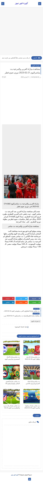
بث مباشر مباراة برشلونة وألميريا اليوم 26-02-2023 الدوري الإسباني (32, 407)
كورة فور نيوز (21, 3)
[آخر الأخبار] (26, 479)
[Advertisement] (21, 32)
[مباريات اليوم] (23, 479)
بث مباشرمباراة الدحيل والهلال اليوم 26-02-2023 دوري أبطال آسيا (32, 358)
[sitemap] (29, 479)
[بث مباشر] (16, 479)
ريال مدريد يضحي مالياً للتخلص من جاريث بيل (19, 58)
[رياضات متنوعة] (20, 479)
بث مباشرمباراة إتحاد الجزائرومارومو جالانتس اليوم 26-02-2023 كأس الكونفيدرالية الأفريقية (33, 382)
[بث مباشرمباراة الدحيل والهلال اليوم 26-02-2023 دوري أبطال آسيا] (31, 347)
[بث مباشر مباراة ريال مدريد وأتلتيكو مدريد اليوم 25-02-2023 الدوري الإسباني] (11, 396)
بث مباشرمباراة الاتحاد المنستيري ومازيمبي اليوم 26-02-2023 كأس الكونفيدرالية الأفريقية (12, 358)
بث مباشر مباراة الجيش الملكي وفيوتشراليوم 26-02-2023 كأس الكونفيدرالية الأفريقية (12, 382)
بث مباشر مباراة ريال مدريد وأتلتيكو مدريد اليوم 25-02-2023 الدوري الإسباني (12, 407)
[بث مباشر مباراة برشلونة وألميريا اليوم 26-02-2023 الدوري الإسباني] (31, 396)
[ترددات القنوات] (13, 479)
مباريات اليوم (35, 66)
